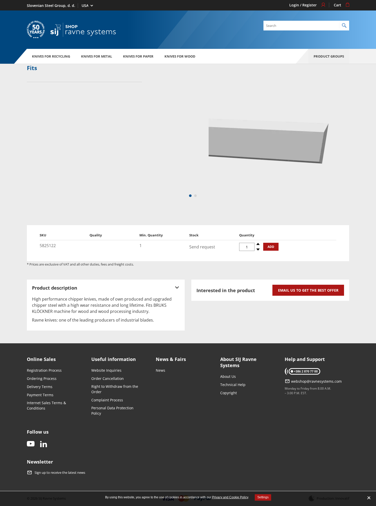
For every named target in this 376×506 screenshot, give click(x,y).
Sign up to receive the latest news (60, 472)
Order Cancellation (107, 378)
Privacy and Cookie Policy (230, 497)
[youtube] (31, 444)
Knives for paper (138, 56)
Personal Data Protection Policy (112, 410)
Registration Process (44, 370)
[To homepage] (83, 30)
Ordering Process (42, 378)
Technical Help (233, 384)
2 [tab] (196, 196)
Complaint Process (107, 400)
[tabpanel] (268, 144)
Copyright (228, 392)
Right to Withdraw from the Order (114, 389)
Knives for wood (179, 56)
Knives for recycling (51, 56)
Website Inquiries (106, 370)
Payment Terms (40, 394)
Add (271, 247)
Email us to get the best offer (308, 290)
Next (342, 144)
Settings (263, 497)
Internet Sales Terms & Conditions (46, 405)
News (160, 370)
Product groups (329, 56)
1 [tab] (191, 196)
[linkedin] (43, 444)
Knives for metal (96, 56)
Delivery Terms (39, 386)
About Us (228, 376)
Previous (194, 144)
